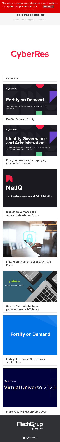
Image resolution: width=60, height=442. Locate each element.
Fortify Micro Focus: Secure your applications (25, 361)
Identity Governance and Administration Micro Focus (22, 213)
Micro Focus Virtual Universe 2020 (26, 411)
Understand (48, 6)
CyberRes (12, 78)
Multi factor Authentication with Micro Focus (28, 263)
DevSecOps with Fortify (20, 119)
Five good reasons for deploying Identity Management (26, 162)
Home (16, 19)
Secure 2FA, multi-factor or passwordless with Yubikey (22, 308)
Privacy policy (30, 9)
